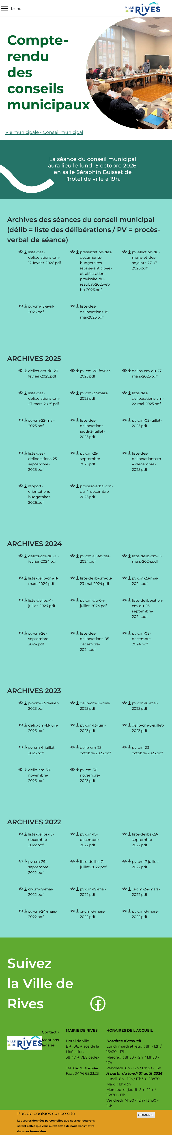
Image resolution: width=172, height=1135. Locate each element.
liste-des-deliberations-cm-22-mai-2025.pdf (148, 398)
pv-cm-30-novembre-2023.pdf (90, 775)
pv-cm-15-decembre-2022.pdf (90, 839)
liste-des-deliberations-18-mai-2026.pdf (95, 311)
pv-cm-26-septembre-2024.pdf (39, 638)
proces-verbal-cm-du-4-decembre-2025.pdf (96, 491)
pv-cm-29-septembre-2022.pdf (39, 867)
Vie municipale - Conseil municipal (44, 132)
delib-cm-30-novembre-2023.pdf (40, 775)
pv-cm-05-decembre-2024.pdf (142, 638)
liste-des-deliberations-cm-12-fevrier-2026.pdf (44, 257)
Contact (49, 1032)
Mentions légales (50, 1042)
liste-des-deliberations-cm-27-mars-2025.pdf (44, 398)
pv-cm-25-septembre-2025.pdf (90, 458)
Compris (145, 1115)
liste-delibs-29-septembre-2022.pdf (145, 839)
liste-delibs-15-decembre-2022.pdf (41, 839)
